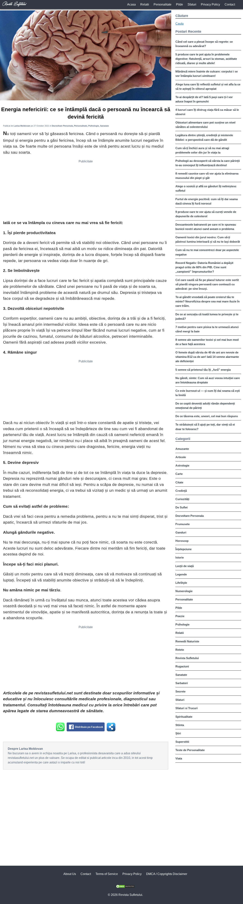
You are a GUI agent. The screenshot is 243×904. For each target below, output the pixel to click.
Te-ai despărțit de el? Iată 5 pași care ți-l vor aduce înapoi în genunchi (204, 99)
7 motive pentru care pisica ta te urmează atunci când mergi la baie (207, 329)
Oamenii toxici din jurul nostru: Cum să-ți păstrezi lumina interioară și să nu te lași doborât (207, 239)
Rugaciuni (182, 666)
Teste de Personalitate (190, 750)
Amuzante (182, 448)
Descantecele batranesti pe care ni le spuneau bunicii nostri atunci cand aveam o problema (205, 227)
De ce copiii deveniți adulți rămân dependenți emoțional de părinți (205, 405)
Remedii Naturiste (187, 641)
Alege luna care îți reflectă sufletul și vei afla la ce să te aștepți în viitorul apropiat (207, 86)
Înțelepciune (183, 549)
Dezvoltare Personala (189, 515)
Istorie (179, 557)
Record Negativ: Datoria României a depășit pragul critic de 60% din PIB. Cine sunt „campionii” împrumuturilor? (204, 267)
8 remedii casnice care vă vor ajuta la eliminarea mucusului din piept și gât (206, 175)
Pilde (179, 4)
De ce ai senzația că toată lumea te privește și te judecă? (206, 316)
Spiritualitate (183, 716)
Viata (178, 758)
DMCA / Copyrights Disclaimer (166, 874)
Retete (179, 649)
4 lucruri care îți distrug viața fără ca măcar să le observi (207, 112)
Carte (179, 473)
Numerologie (184, 591)
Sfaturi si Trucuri (186, 708)
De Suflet (181, 507)
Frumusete (182, 524)
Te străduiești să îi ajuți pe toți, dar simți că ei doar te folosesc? (205, 426)
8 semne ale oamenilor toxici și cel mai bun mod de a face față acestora (207, 342)
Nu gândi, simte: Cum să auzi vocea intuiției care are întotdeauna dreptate (207, 380)
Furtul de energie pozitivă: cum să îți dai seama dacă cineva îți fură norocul (206, 201)
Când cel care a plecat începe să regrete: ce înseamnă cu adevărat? (204, 44)
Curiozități (182, 499)
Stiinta (179, 725)
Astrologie (182, 465)
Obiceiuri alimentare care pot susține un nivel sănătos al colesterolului (205, 124)
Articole (180, 457)
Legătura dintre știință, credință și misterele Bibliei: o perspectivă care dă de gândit (204, 137)
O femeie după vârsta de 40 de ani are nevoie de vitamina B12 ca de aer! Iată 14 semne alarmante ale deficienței (207, 357)
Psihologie (182, 624)
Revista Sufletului (187, 658)
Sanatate (181, 674)
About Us (69, 874)
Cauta (179, 23)
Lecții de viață (184, 566)
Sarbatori (181, 683)
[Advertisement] (85, 191)
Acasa (131, 4)
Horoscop (182, 540)
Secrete (180, 691)
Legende (181, 574)
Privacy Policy (210, 4)
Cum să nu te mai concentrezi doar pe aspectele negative (207, 252)
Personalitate (162, 4)
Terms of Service (106, 874)
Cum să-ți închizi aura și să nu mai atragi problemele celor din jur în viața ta (202, 150)
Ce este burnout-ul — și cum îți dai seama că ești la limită (207, 393)
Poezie (179, 616)
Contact (230, 4)
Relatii (144, 4)
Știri (178, 733)
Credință (181, 490)
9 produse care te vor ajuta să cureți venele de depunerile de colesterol (205, 214)
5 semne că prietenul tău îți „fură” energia (203, 369)
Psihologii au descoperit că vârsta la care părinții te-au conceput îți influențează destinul (207, 163)
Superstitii (182, 741)
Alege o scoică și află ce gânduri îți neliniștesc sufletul (205, 188)
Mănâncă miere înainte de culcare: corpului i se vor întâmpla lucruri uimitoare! (206, 73)
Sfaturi (192, 4)
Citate (179, 482)
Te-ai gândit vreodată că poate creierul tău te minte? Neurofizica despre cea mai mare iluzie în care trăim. (207, 301)
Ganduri (180, 532)
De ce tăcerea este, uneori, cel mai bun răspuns (206, 416)
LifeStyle (181, 582)
